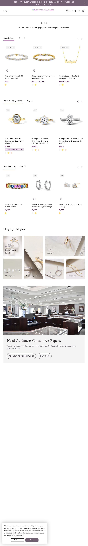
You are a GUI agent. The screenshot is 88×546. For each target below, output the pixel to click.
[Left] (78, 38)
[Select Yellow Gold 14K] (5, 85)
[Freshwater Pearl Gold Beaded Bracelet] (17, 57)
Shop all (22, 38)
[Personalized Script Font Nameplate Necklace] (71, 57)
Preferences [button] (19, 535)
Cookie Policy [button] (18, 533)
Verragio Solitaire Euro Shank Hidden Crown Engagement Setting (71, 141)
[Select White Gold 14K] (32, 85)
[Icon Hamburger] (5, 11)
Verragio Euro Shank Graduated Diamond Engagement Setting (40, 141)
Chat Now (45, 356)
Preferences (17, 540)
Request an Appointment (21, 356)
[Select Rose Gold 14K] (11, 153)
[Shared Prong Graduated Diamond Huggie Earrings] (44, 185)
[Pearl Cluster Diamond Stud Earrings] (71, 185)
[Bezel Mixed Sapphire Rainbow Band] (17, 185)
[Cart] (83, 11)
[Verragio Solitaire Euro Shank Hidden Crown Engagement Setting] (71, 120)
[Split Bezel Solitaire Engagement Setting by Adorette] (17, 120)
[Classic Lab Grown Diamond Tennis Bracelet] (44, 57)
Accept (32, 540)
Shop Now (47, 4)
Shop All (22, 166)
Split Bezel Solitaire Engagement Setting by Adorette (14, 141)
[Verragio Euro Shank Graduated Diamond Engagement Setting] (44, 120)
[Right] (81, 38)
